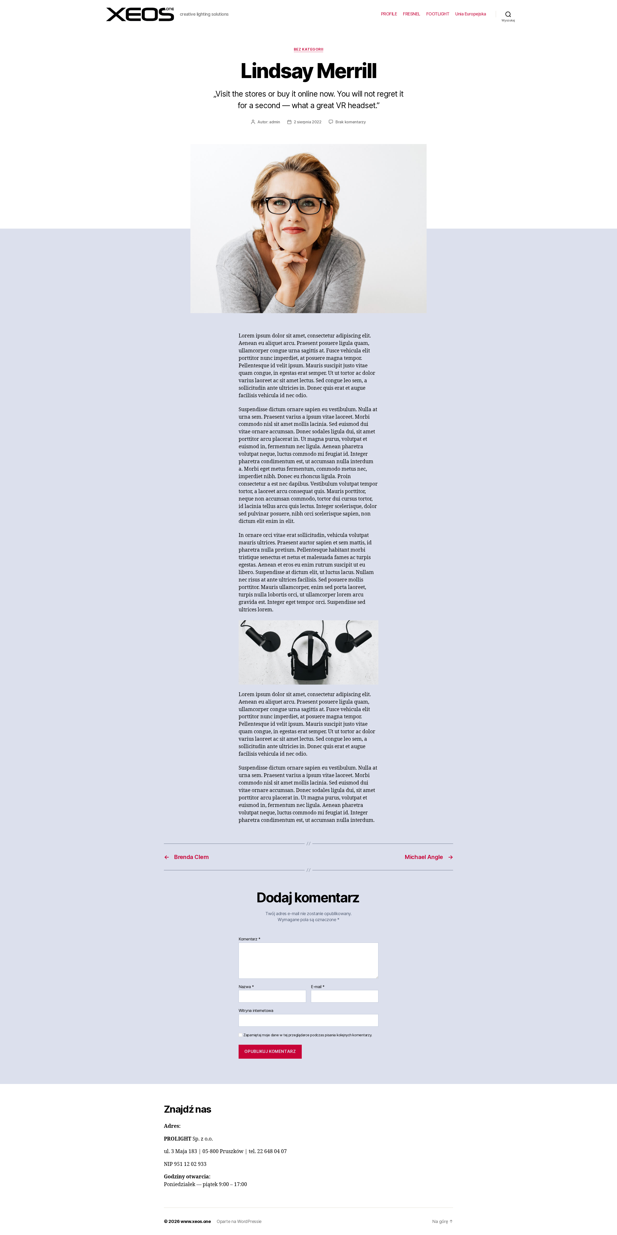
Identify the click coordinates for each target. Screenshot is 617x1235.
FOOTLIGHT (437, 13)
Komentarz (250, 939)
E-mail (318, 987)
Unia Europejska (470, 13)
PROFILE (389, 13)
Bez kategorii (308, 49)
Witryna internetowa (256, 1010)
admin (274, 121)
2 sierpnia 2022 (308, 121)
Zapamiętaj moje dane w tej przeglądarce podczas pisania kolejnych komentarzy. (307, 1035)
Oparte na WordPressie (239, 1221)
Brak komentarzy (350, 121)
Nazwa (246, 987)
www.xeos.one (196, 1221)
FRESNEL (411, 13)
